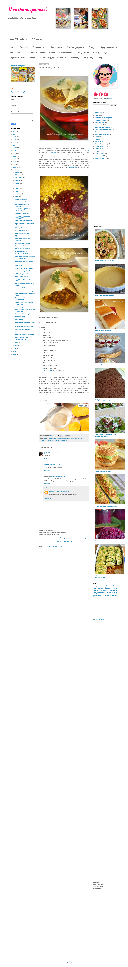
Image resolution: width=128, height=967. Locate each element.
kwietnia (17, 194)
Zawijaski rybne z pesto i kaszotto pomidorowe (23, 303)
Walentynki (104, 590)
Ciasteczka (24, 47)
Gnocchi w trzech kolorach (21, 276)
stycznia (17, 345)
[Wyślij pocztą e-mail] (61, 436)
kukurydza (77, 438)
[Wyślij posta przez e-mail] (58, 435)
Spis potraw (37, 39)
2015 (14, 161)
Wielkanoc (113, 590)
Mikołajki (100, 588)
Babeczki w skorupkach (20, 199)
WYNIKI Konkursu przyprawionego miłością (24, 284)
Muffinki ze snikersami (20, 236)
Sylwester (108, 588)
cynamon (49, 438)
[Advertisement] (64, 581)
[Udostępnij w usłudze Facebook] (67, 436)
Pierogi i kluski (82, 52)
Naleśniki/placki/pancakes (102, 134)
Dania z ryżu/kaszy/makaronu (103, 129)
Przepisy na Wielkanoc (20, 251)
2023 (15, 140)
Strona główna (64, 538)
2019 (14, 151)
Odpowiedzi (49, 488)
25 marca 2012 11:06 (54, 453)
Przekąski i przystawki (75, 47)
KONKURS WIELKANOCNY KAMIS (22, 280)
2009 (15, 354)
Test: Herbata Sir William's (22, 254)
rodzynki (65, 440)
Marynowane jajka (19, 246)
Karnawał (109, 586)
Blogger (71, 962)
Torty (99, 57)
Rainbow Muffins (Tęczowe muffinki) (24, 326)
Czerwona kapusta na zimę (102, 541)
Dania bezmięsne (39, 47)
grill (108, 595)
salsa (56, 370)
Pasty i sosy (88, 57)
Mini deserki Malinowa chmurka (104, 365)
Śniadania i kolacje (36, 52)
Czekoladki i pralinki (100, 120)
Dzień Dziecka (102, 586)
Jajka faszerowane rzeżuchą (22, 213)
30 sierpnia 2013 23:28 (62, 491)
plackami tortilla (72, 167)
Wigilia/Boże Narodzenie (105, 592)
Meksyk (42, 440)
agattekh (46, 464)
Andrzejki (95, 586)
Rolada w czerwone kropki (21, 233)
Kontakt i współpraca (19, 39)
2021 (14, 145)
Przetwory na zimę (100, 146)
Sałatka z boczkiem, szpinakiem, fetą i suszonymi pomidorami (105, 435)
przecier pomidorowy (57, 440)
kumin (82, 438)
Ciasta (12, 47)
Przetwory (75, 57)
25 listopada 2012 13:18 (58, 476)
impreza (113, 595)
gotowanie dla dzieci (99, 595)
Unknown (51, 491)
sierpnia (17, 183)
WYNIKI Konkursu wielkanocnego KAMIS (24, 224)
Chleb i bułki (98, 113)
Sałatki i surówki (17, 52)
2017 (14, 156)
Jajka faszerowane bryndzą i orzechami (22, 239)
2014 (14, 164)
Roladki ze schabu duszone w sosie (104, 260)
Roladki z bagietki (19, 288)
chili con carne (52, 152)
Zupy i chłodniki (99, 156)
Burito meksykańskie (20, 230)
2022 (15, 142)
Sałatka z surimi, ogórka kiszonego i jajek (24, 294)
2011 (14, 349)
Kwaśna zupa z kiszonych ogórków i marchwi (24, 262)
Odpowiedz (47, 458)
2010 (14, 351)
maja (16, 191)
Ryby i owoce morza (109, 47)
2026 (15, 131)
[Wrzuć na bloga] (63, 436)
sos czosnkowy (47, 370)
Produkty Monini (19, 319)
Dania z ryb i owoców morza (102, 127)
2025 (15, 134)
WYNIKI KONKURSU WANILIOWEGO (21, 338)
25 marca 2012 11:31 (55, 464)
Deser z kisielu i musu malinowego (24, 291)
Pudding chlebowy (19, 317)
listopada (17, 175)
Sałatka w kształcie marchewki (23, 220)
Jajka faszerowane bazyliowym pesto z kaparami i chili (24, 257)
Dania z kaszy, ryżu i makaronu (53, 57)
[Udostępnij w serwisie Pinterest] (69, 436)
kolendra (64, 438)
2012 (14, 170)
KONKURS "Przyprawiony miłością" (24, 335)
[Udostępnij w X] (65, 436)
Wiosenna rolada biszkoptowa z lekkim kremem (23, 299)
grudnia (17, 172)
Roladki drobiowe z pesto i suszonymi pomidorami (24, 310)
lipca (16, 186)
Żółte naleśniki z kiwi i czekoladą (23, 268)
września (17, 180)
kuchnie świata (70, 438)
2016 (14, 159)
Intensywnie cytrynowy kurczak (23, 307)
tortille (87, 150)
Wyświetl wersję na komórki (64, 541)
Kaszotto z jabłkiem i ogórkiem (22, 243)
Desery (96, 52)
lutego (17, 342)
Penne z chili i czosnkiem (21, 202)
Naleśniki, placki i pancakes (60, 52)
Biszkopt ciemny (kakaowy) (102, 400)
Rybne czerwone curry (20, 332)
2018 (14, 153)
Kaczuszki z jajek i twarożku (22, 248)
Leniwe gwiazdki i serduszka (22, 329)
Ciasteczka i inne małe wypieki (103, 118)
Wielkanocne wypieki (18, 66)
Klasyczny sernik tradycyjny (103, 330)
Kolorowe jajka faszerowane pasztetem (22, 205)
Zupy (105, 52)
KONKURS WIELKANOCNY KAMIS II (22, 210)
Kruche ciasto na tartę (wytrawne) (104, 295)
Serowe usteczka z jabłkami (22, 271)
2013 (14, 167)
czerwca (17, 188)
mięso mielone (48, 440)
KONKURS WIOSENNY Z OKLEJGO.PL (22, 217)
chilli (45, 438)
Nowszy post (43, 538)
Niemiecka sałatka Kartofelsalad (23, 314)
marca (17, 197)
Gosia (45, 453)
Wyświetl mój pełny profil (18, 92)
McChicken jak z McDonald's (102, 471)
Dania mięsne (56, 47)
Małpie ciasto (18, 265)
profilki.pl (110, 98)
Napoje (32, 57)
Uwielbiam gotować (27, 9)
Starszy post (85, 538)
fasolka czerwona (56, 438)
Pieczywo (93, 47)
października (18, 177)
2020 (15, 148)
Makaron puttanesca (20, 228)
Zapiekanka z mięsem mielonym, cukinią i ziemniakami (104, 576)
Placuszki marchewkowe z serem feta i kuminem (24, 323)
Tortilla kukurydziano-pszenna (23, 274)
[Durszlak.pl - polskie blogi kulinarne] (99, 619)
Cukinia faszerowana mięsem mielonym (106, 506)
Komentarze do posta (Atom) (54, 546)
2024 (15, 137)
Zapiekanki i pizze (17, 57)
